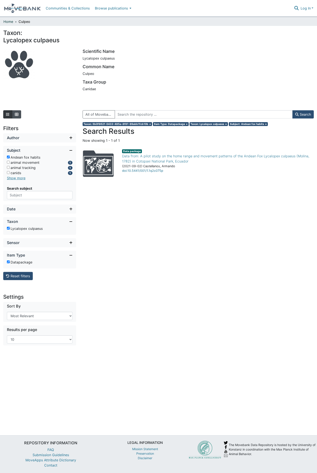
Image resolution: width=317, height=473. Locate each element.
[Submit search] (296, 8)
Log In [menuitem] (306, 8)
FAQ (50, 450)
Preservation (145, 453)
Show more (16, 178)
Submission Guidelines (51, 455)
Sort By (14, 306)
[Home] (22, 8)
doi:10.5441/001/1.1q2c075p (142, 170)
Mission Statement (145, 449)
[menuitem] (112, 8)
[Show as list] (7, 114)
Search (305, 114)
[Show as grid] (16, 114)
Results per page (22, 329)
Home (8, 21)
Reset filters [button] (19, 276)
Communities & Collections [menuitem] (68, 8)
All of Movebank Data (100, 114)
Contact (50, 465)
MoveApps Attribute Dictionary (50, 460)
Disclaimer (145, 458)
